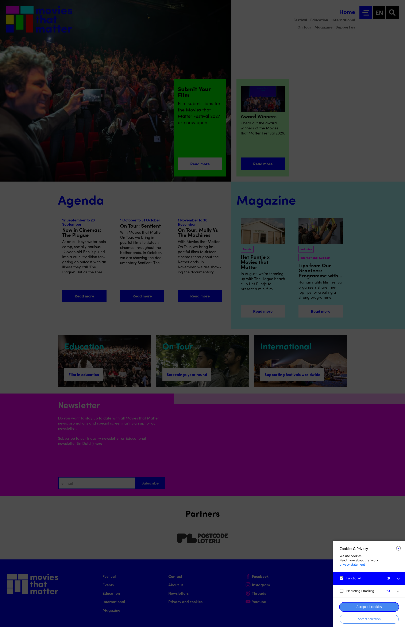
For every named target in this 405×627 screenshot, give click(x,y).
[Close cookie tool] (398, 548)
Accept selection (369, 619)
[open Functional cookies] (398, 579)
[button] (365, 578)
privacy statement (352, 564)
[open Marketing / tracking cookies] (398, 591)
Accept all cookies (369, 607)
